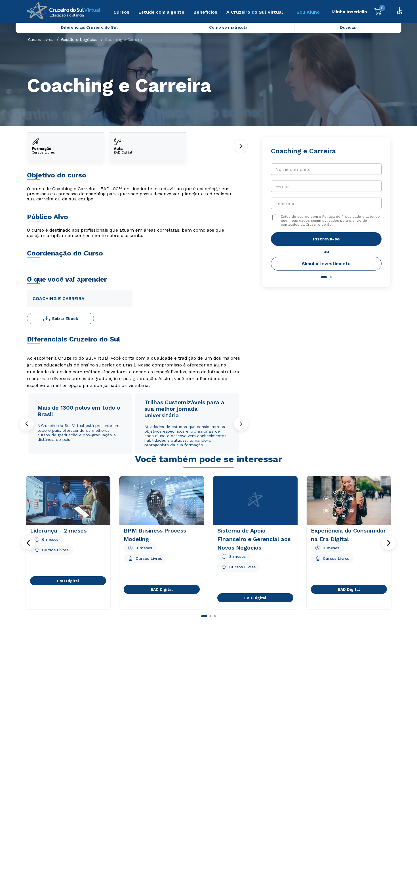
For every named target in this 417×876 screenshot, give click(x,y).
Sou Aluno (308, 12)
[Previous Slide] (27, 424)
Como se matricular (229, 27)
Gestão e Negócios (79, 39)
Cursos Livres (40, 39)
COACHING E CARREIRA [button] (59, 298)
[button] (28, 543)
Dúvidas (348, 27)
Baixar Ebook (65, 318)
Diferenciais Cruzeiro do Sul (89, 27)
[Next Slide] (241, 424)
